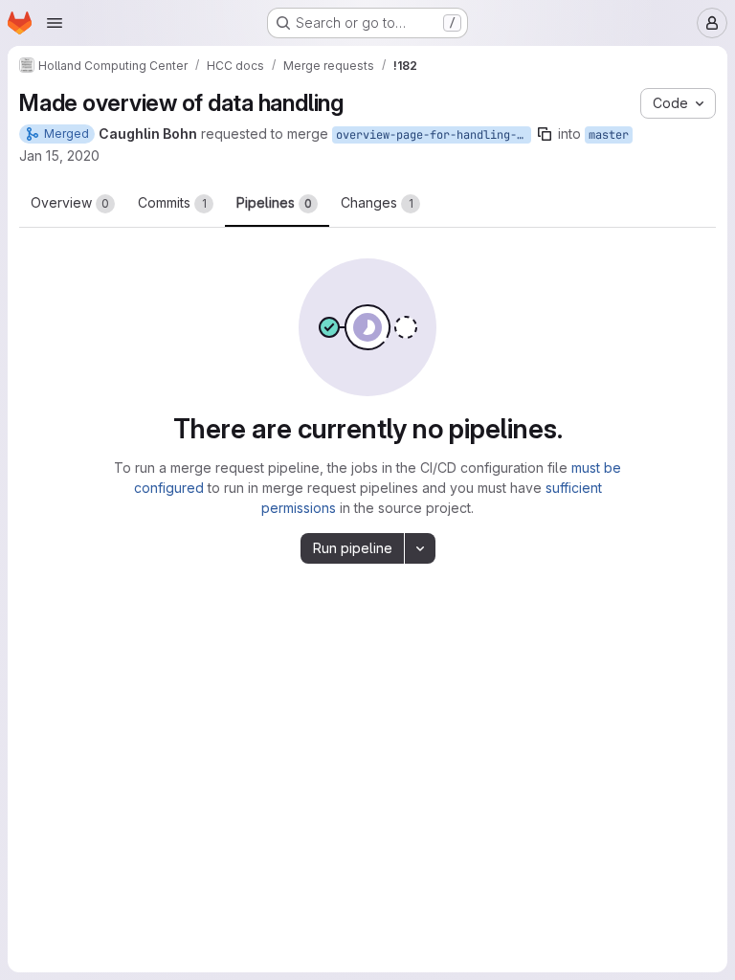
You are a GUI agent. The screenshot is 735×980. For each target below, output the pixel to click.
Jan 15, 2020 (59, 155)
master (609, 135)
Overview (70, 202)
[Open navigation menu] (54, 23)
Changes (377, 202)
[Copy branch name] (544, 133)
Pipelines (274, 202)
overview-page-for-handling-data (433, 135)
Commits (172, 202)
